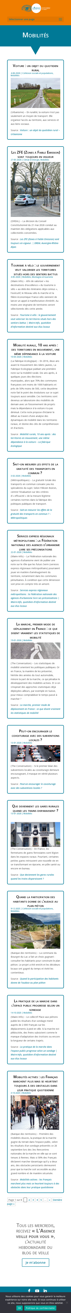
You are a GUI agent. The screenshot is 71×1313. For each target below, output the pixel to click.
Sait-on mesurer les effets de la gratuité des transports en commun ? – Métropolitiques (31, 513)
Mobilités (15, 75)
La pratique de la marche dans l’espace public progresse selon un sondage (35, 1005)
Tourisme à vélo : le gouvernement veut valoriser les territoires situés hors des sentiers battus (35, 269)
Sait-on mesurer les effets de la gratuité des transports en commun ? (35, 468)
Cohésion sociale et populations (37, 73)
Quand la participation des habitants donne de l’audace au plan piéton (35, 901)
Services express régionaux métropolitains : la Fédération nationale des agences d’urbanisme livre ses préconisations (35, 542)
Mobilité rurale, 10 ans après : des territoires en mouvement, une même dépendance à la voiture (35, 349)
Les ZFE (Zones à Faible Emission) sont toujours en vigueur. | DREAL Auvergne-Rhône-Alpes (35, 243)
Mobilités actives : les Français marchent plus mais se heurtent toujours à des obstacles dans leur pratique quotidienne (35, 1083)
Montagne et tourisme (42, 277)
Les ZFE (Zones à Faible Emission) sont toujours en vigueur (35, 154)
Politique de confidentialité (40, 1308)
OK (19, 1308)
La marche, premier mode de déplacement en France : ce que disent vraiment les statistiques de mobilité (35, 630)
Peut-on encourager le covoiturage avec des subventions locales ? (35, 735)
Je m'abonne (36, 1262)
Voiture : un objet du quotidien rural (35, 67)
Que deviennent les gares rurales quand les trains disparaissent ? (35, 808)
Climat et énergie (31, 159)
